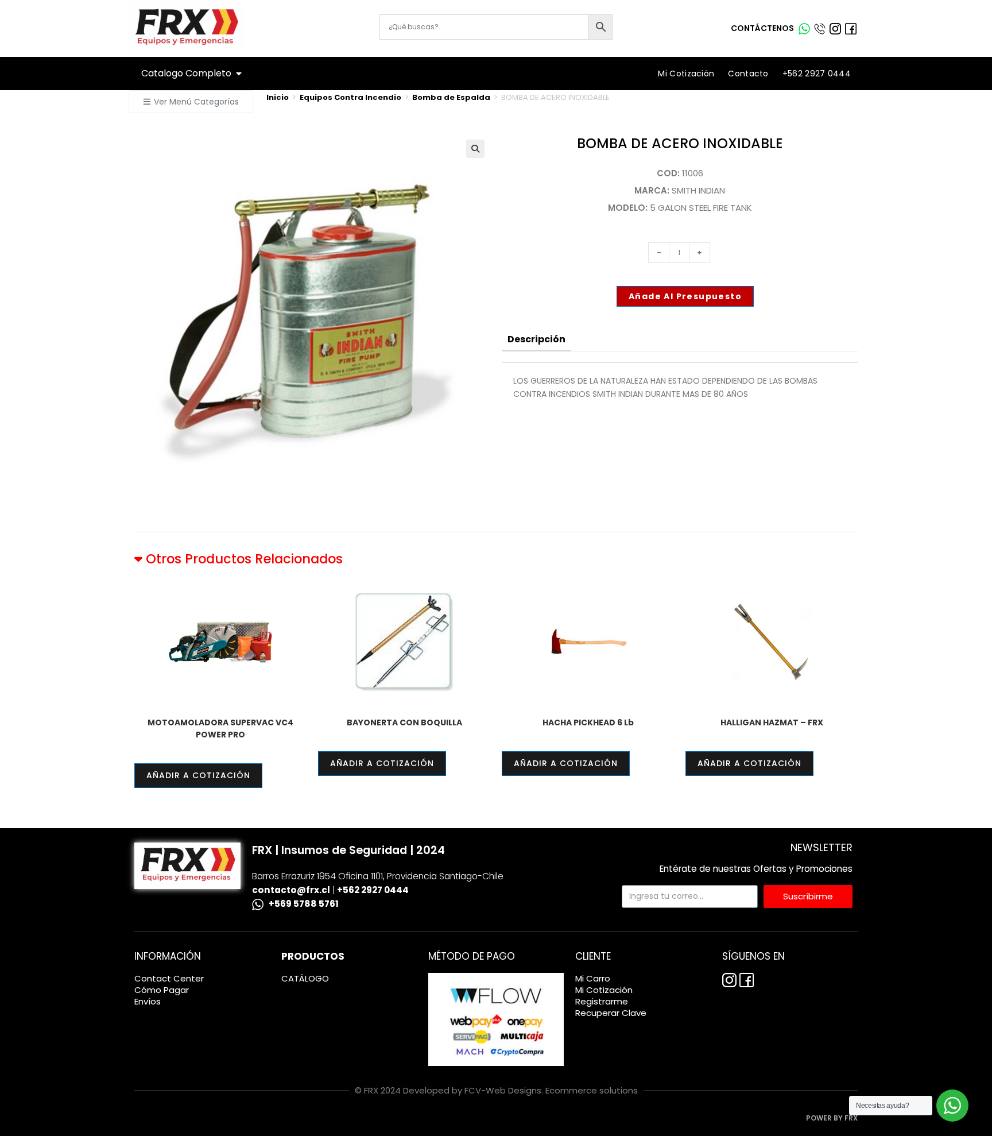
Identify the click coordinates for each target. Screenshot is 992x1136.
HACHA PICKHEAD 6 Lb (588, 722)
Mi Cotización (686, 73)
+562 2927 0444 (816, 73)
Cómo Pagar (161, 990)
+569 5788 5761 (304, 904)
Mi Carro (592, 978)
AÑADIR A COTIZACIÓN (198, 775)
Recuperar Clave (610, 1013)
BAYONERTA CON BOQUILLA (404, 722)
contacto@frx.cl (291, 890)
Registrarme (601, 1001)
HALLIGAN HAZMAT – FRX (771, 722)
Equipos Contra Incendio (350, 97)
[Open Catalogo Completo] (238, 73)
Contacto (748, 73)
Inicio (277, 97)
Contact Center (169, 978)
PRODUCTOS (312, 956)
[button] (191, 101)
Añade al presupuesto (685, 296)
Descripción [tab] (536, 339)
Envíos (147, 1001)
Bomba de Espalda (451, 97)
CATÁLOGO (305, 978)
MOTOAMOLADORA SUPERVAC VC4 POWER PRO (220, 728)
